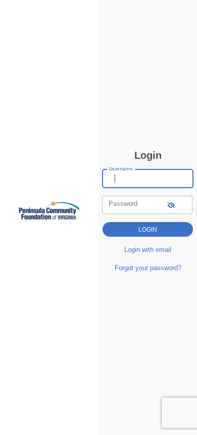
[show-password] (171, 204)
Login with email (147, 249)
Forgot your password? (148, 268)
